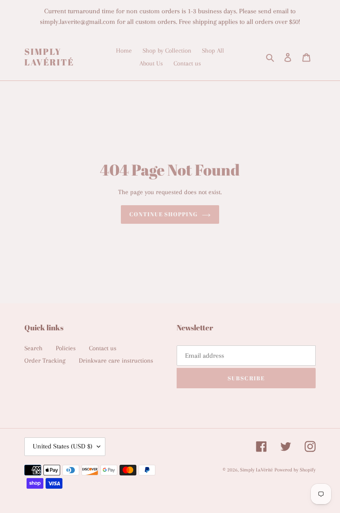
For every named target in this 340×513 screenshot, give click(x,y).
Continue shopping (163, 214)
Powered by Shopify (295, 470)
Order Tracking (45, 360)
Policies (66, 348)
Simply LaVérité (49, 57)
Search (33, 348)
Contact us (102, 348)
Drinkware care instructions (116, 360)
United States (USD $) (63, 446)
